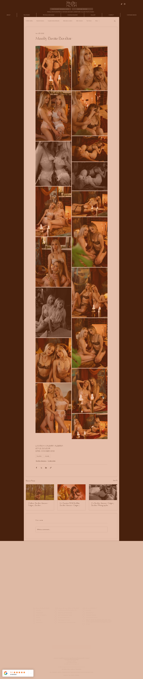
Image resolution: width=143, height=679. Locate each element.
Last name (89, 29)
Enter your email (90, 38)
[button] (114, 7)
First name (89, 20)
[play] (78, 11)
